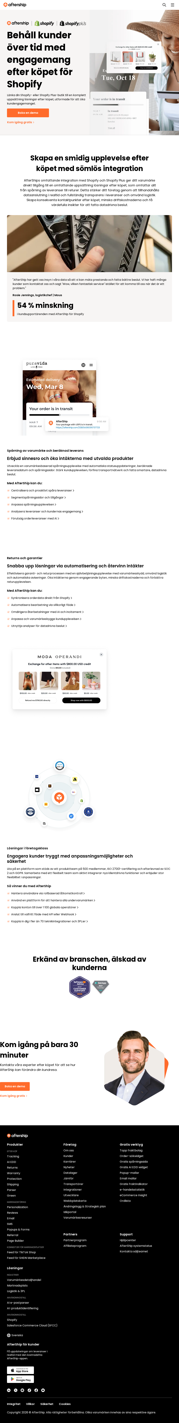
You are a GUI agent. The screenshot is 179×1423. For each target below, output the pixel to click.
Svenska (17, 1335)
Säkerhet (46, 1404)
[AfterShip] (15, 5)
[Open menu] (173, 5)
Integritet (13, 1404)
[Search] (164, 5)
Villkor (30, 1404)
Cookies (65, 1404)
